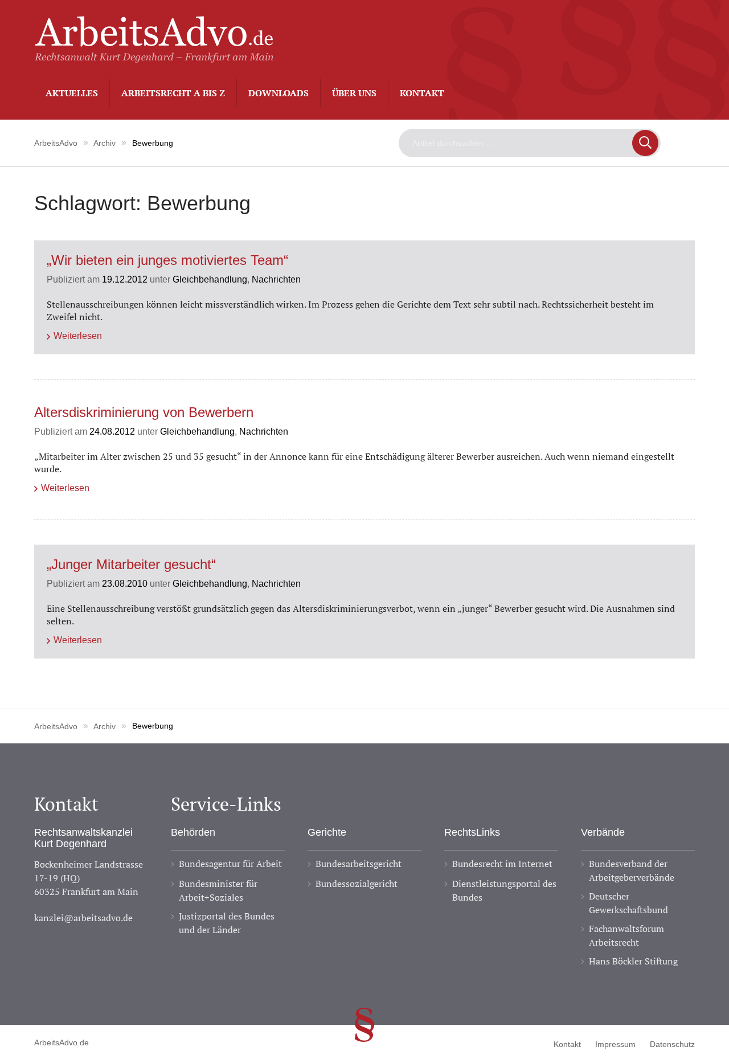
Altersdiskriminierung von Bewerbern (143, 412)
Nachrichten (276, 279)
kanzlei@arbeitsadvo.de (83, 917)
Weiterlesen (78, 335)
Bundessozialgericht (357, 883)
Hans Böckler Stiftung (633, 961)
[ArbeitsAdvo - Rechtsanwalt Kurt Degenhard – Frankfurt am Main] (153, 56)
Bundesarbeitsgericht (359, 863)
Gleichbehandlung (210, 279)
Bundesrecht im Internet (502, 863)
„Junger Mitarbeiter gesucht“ (131, 565)
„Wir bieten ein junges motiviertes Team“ (167, 260)
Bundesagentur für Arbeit (230, 863)
